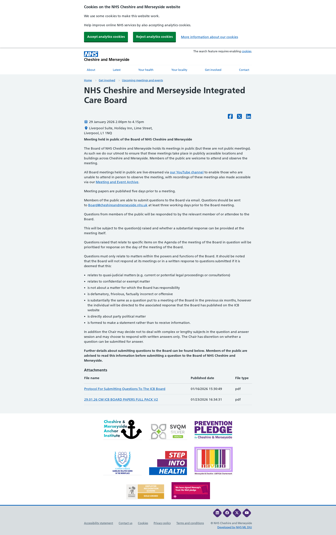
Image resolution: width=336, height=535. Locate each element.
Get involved (213, 70)
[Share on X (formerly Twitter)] (239, 117)
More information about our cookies (209, 37)
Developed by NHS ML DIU (234, 527)
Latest (117, 70)
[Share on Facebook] (230, 117)
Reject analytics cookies (154, 37)
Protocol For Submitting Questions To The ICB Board (124, 389)
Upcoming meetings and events (142, 80)
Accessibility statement (98, 523)
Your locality (179, 70)
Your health (145, 70)
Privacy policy (162, 523)
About (91, 70)
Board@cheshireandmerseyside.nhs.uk (118, 205)
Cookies (143, 523)
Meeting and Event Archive (117, 182)
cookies (246, 51)
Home (88, 80)
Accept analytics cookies (106, 37)
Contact (244, 70)
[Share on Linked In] (248, 117)
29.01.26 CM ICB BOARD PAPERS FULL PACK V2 (121, 399)
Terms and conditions (190, 523)
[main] (168, 249)
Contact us (125, 523)
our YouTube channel (187, 172)
